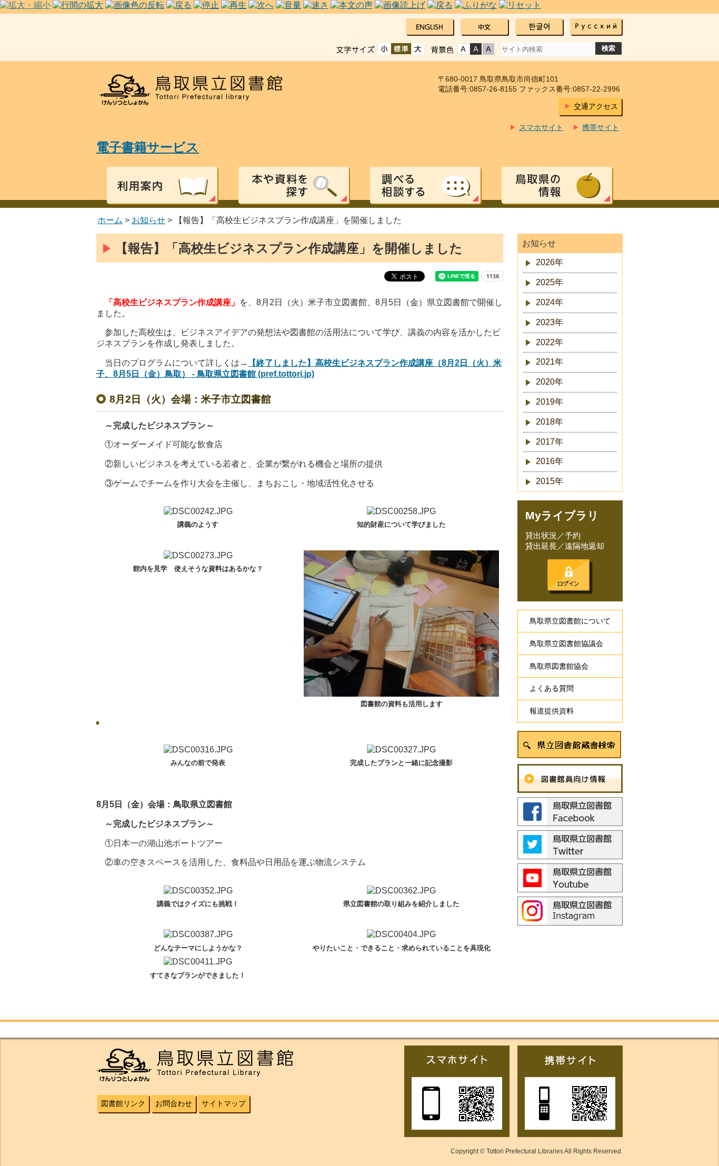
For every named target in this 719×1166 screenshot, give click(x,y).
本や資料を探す (293, 185)
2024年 (549, 302)
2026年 (549, 262)
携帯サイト (600, 127)
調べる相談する (425, 185)
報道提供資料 (552, 711)
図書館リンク (123, 1103)
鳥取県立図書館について (570, 621)
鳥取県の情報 (557, 185)
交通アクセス (596, 106)
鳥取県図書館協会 (559, 666)
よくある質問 (552, 688)
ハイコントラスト (476, 49)
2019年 (549, 401)
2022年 (549, 342)
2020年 (549, 381)
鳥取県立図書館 (197, 90)
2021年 (549, 361)
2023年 (549, 322)
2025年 (549, 282)
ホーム (110, 220)
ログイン (568, 575)
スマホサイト (541, 127)
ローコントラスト (488, 49)
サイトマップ (224, 1103)
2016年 (549, 461)
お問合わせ (173, 1103)
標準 (401, 49)
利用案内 (162, 185)
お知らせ (148, 220)
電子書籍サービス (147, 147)
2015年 (549, 481)
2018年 (549, 421)
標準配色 (463, 49)
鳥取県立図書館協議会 (566, 643)
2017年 (549, 441)
